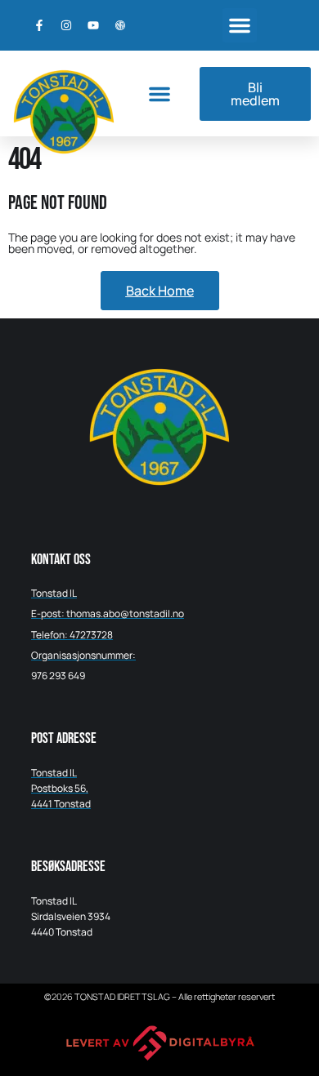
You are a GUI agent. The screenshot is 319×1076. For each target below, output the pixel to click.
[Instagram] (66, 25)
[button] (239, 25)
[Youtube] (93, 25)
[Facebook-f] (39, 25)
